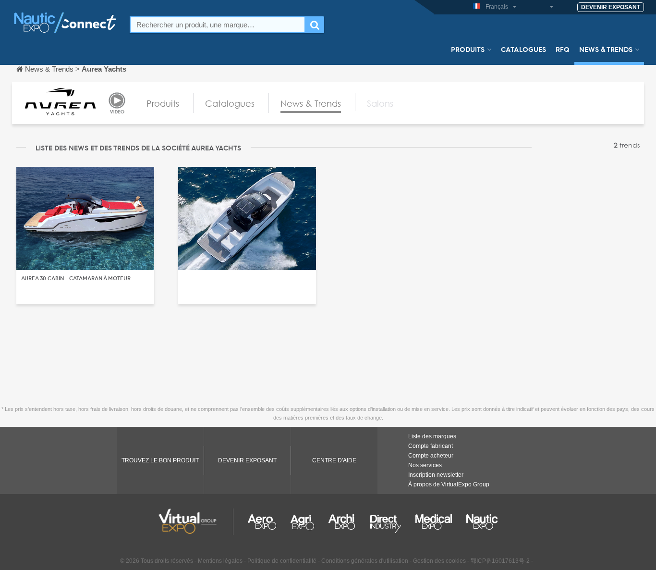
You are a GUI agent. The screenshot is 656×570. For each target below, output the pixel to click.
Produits (468, 49)
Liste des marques (432, 436)
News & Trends (605, 49)
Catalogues (523, 49)
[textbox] (217, 24)
